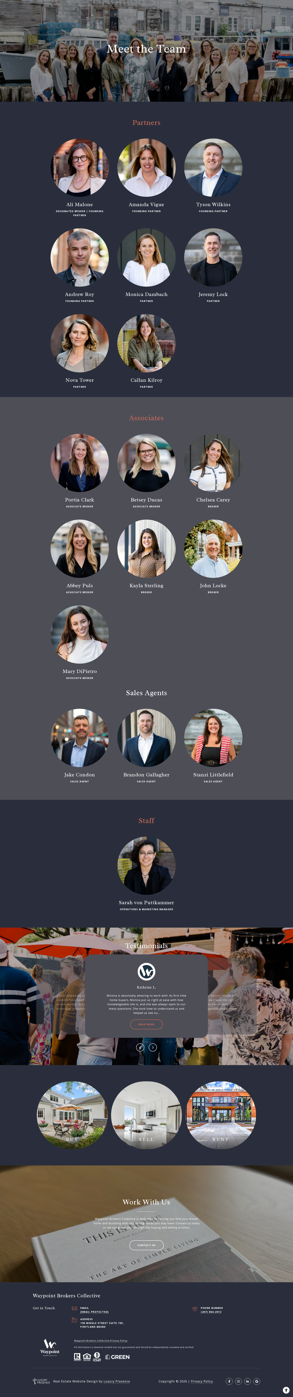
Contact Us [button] (147, 1245)
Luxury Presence (117, 1381)
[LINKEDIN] (247, 1381)
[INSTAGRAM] (238, 1381)
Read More (146, 1024)
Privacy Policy (202, 1381)
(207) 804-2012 (211, 1311)
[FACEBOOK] (229, 1381)
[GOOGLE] (256, 1381)
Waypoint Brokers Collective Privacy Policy (101, 1340)
